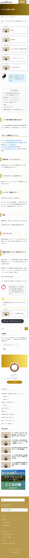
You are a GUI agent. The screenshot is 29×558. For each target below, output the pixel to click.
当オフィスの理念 (7, 537)
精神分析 (13, 39)
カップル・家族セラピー (10, 102)
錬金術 (6, 399)
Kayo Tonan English (8, 534)
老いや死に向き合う (15, 67)
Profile (14, 382)
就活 (5, 104)
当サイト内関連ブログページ (12, 95)
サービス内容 (6, 522)
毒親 (6, 405)
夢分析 (12, 30)
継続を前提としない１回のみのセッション (14, 109)
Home (4, 516)
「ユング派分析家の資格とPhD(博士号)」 (12, 140)
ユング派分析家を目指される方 (12, 93)
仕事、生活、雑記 (8, 417)
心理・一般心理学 (8, 402)
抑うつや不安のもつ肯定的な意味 (19, 48)
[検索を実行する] (26, 328)
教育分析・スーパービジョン (11, 97)
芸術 (5, 411)
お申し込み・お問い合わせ (9, 543)
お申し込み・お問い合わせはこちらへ (12, 321)
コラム (4, 540)
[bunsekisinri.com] (6, 2)
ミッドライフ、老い (9, 420)
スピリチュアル (8, 107)
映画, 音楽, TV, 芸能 (9, 414)
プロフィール (6, 531)
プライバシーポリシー (17, 549)
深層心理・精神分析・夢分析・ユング (13, 393)
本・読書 (6, 408)
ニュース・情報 (8, 423)
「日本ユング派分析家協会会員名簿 (11, 146)
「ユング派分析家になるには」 (10, 148)
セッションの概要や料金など (17, 313)
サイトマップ (9, 549)
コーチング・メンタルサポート (12, 99)
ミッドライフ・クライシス (17, 58)
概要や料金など (7, 525)
